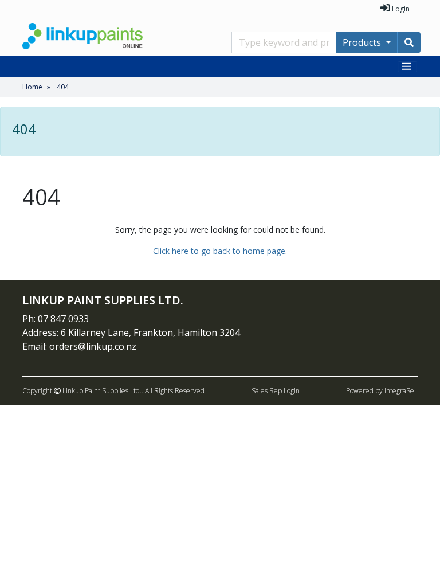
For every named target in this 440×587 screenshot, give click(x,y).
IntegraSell (401, 391)
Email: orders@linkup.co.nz (79, 346)
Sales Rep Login (276, 391)
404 (63, 87)
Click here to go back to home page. (220, 250)
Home (32, 87)
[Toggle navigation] (407, 66)
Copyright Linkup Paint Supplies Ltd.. (82, 391)
